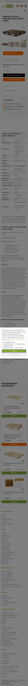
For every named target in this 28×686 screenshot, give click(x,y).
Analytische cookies (8, 346)
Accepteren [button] (14, 351)
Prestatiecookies (20, 344)
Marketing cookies (8, 348)
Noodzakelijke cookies (9, 342)
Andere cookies (19, 348)
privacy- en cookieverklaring (16, 340)
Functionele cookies (8, 344)
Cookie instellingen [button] (14, 354)
